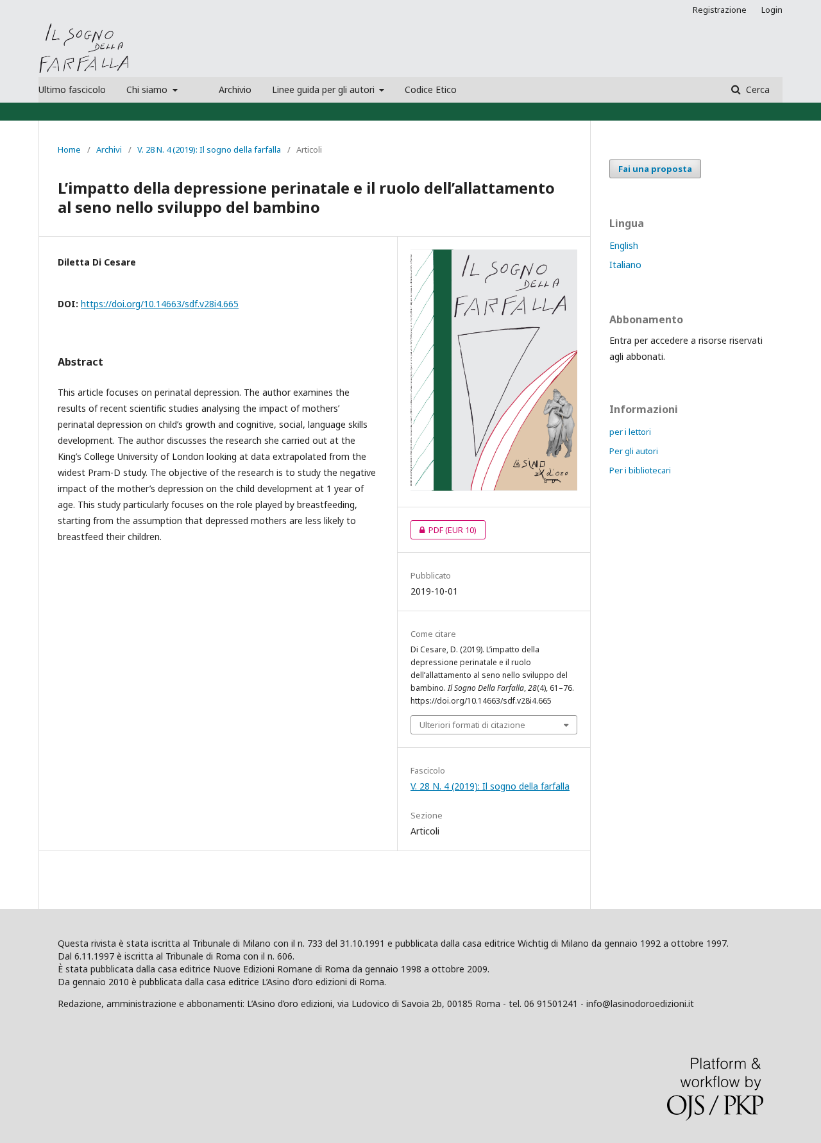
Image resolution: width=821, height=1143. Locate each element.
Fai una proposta (655, 168)
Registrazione (720, 9)
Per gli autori (633, 451)
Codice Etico (431, 89)
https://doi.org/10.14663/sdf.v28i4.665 (160, 304)
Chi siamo (148, 89)
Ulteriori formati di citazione (472, 725)
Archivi (109, 149)
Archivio (235, 89)
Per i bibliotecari (640, 470)
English (623, 245)
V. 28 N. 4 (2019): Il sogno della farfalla (209, 149)
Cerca (756, 89)
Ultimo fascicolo (72, 89)
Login (772, 9)
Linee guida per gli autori (324, 89)
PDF (443, 530)
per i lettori (630, 431)
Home (69, 149)
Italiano (625, 264)
